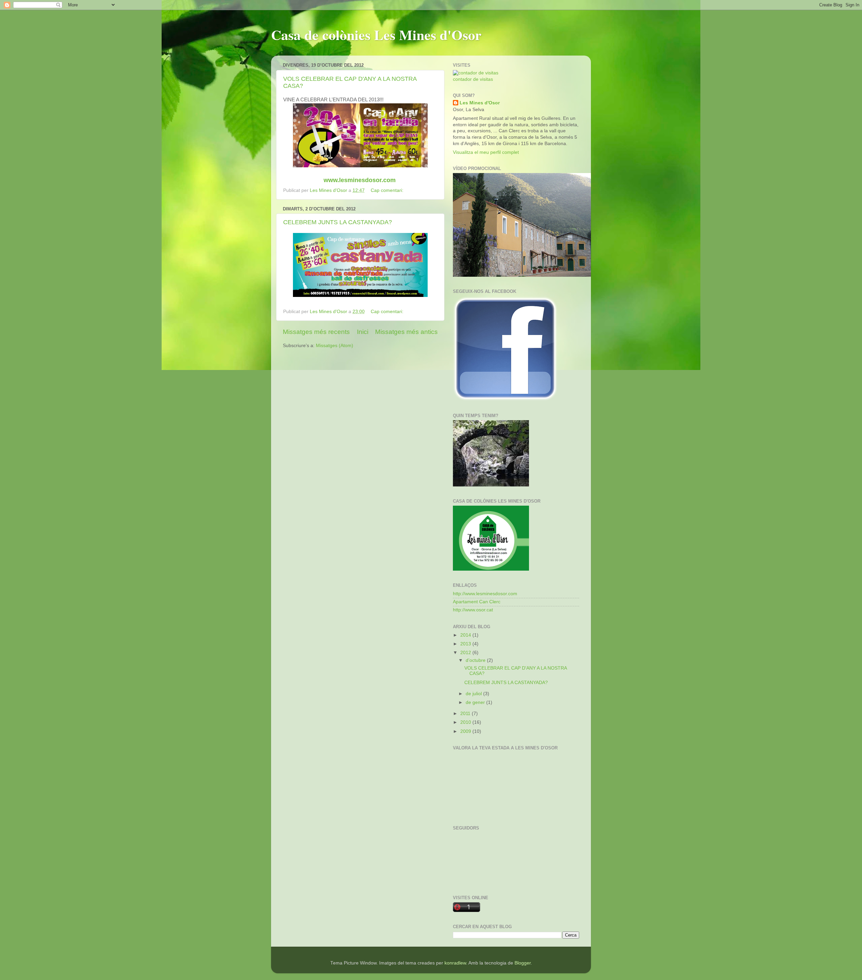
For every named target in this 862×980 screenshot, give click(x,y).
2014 (466, 635)
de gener (476, 702)
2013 (466, 643)
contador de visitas (473, 79)
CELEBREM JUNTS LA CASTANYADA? (337, 222)
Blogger (523, 963)
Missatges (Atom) (334, 345)
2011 (466, 713)
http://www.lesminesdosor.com (485, 593)
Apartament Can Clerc (476, 601)
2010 (466, 722)
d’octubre (476, 660)
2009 (466, 731)
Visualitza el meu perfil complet (486, 152)
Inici (362, 331)
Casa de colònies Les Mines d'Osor (376, 34)
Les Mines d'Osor (480, 102)
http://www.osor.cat (473, 609)
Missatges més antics (406, 331)
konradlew (455, 963)
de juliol (474, 693)
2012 (466, 652)
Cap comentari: (388, 190)
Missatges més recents (316, 331)
